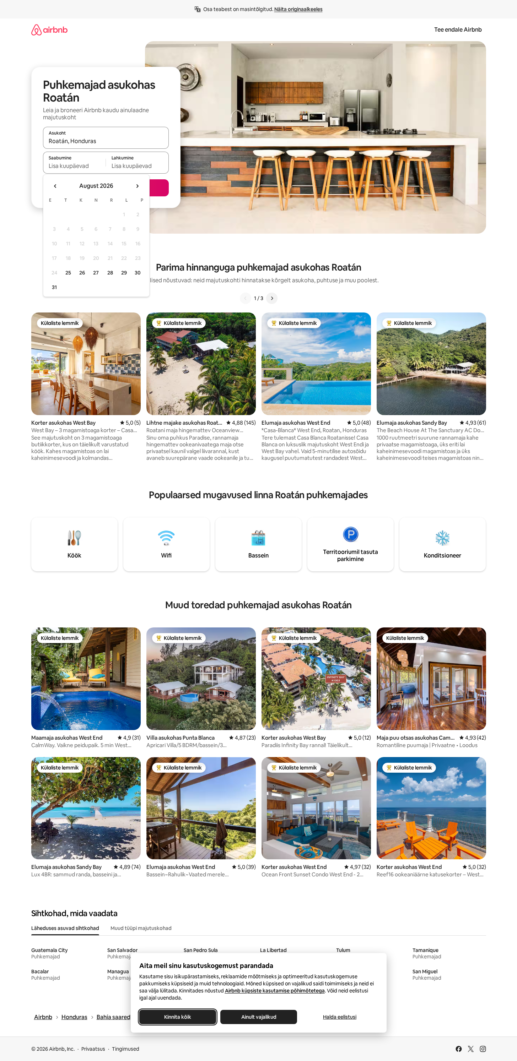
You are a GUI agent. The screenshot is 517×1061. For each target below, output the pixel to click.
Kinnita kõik (177, 1017)
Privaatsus (93, 1049)
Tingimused (125, 1049)
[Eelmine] (245, 298)
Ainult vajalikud (258, 1017)
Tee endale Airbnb (458, 29)
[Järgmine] (272, 298)
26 (82, 273)
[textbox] (74, 166)
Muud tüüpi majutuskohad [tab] (141, 928)
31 (54, 287)
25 (68, 273)
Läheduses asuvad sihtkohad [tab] (65, 928)
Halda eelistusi (339, 1017)
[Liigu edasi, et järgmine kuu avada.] (137, 186)
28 (110, 273)
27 (96, 273)
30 (138, 273)
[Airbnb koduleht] (49, 29)
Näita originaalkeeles (298, 9)
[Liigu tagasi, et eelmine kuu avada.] (55, 186)
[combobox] (106, 141)
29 (124, 273)
